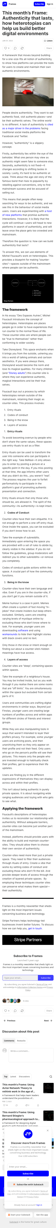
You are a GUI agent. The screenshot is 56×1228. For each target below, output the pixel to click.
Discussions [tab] (24, 1076)
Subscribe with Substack (30, 1184)
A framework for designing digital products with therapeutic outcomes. (20, 1124)
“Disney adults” (17, 373)
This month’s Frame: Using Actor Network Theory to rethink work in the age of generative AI (18, 1088)
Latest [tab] (13, 1076)
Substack (13, 1222)
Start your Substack (20, 1214)
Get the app (42, 1214)
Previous (11, 1020)
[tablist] (14, 1041)
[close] (47, 1130)
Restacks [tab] (21, 1040)
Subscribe (39, 4)
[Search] (51, 1076)
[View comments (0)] (15, 48)
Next (46, 1020)
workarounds (9, 634)
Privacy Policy (32, 1196)
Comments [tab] (9, 1040)
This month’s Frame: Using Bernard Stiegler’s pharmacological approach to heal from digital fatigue (20, 1116)
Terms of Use (41, 984)
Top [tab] (5, 1076)
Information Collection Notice (30, 987)
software (23, 630)
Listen (50, 40)
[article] (28, 1095)
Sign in (50, 4)
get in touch (35, 928)
